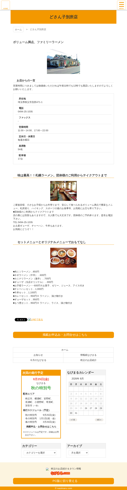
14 (96, 399)
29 (101, 408)
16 (71, 403)
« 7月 (73, 420)
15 (101, 399)
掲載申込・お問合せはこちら (41, 426)
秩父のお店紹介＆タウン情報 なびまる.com (63, 5)
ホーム (18, 29)
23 (71, 408)
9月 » (99, 420)
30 (71, 413)
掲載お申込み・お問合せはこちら (65, 334)
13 (91, 399)
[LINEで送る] (35, 319)
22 (101, 403)
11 (81, 399)
